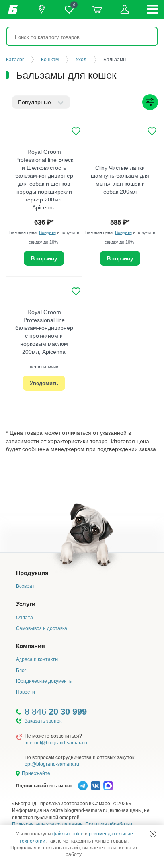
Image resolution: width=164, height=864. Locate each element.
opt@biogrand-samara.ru (52, 764)
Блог (21, 670)
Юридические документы (44, 681)
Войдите (47, 232)
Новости (25, 692)
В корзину (44, 259)
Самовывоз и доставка (41, 628)
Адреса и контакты (37, 659)
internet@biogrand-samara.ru (57, 743)
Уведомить (44, 383)
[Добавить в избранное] (76, 131)
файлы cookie (68, 834)
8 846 (56, 712)
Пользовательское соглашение (47, 824)
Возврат (25, 586)
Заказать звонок (43, 721)
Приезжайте (36, 773)
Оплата (24, 617)
